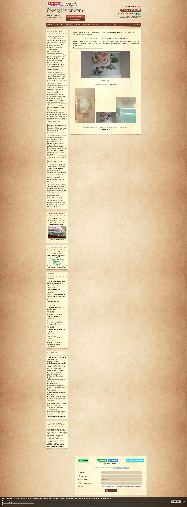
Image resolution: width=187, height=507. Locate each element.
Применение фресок (93, 32)
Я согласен (176, 502)
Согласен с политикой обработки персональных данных (122, 486)
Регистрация (135, 24)
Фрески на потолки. (53, 290)
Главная (75, 32)
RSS (139, 24)
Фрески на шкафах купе (56, 135)
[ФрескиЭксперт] (64, 10)
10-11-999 (132, 10)
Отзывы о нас (50, 19)
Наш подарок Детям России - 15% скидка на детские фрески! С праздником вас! (57, 283)
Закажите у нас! (62, 266)
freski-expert (113, 84)
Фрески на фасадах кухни (56, 184)
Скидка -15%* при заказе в (126, 13)
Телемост (58, 261)
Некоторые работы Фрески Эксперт (111, 32)
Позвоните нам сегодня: (133, 6)
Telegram (57, 264)
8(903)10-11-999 (57, 252)
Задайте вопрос (52, 266)
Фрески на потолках (54, 83)
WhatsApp (58, 263)
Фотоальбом (82, 32)
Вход (137, 24)
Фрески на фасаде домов (56, 105)
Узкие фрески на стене (55, 200)
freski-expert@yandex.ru (57, 255)
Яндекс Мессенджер (58, 259)
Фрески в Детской (54, 72)
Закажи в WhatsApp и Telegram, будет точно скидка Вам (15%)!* (54, 322)
